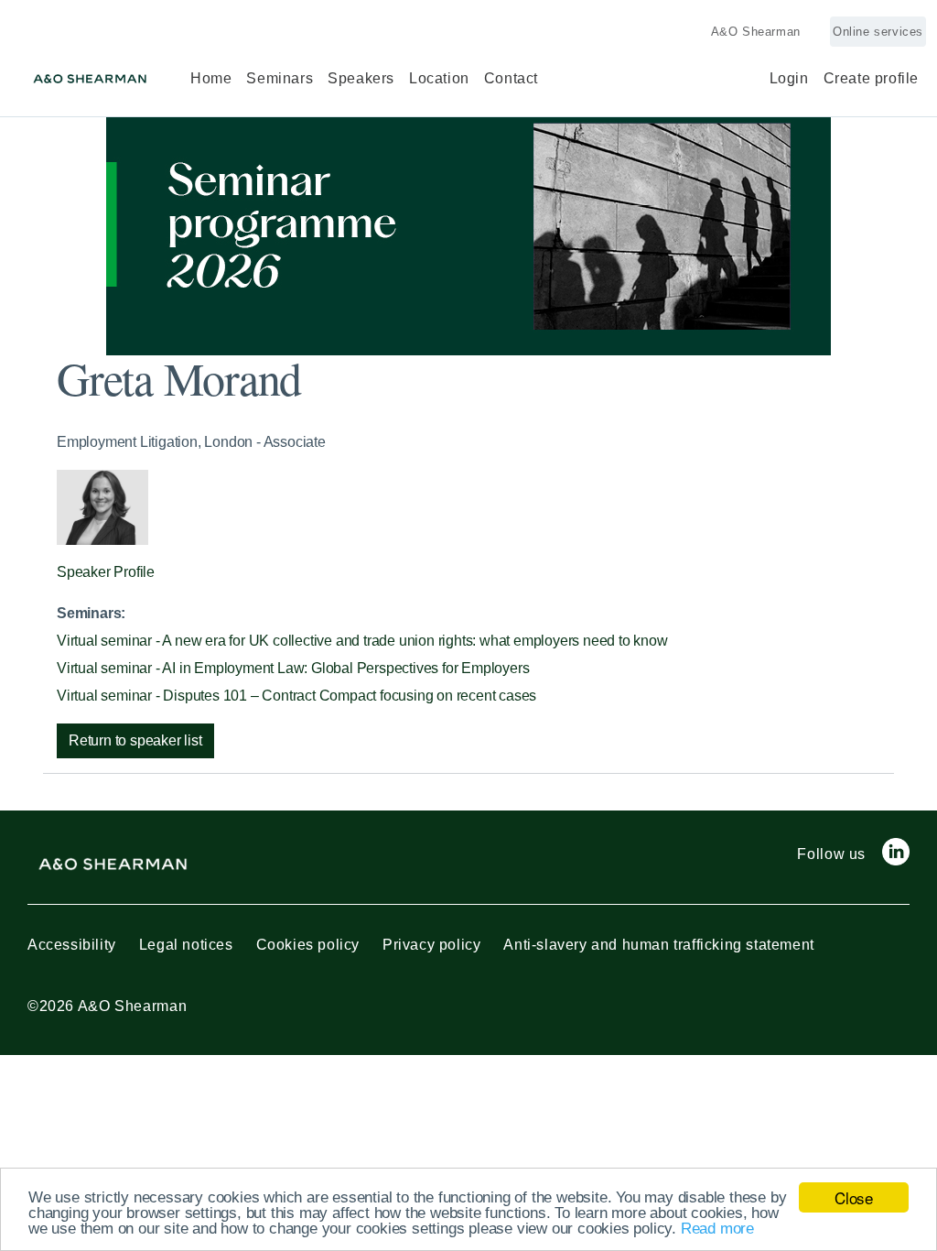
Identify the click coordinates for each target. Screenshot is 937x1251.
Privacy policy (431, 944)
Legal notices (186, 944)
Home (211, 78)
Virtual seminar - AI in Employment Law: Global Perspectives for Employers (293, 668)
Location (439, 78)
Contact (511, 78)
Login (789, 78)
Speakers (361, 78)
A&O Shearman (756, 31)
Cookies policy (308, 944)
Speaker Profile (106, 572)
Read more (717, 1228)
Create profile (871, 78)
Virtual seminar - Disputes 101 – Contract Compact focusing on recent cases (296, 695)
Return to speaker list (135, 740)
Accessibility (71, 944)
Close (854, 1197)
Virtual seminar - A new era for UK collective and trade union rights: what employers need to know (362, 640)
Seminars (279, 78)
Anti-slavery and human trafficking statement (658, 944)
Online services (878, 31)
